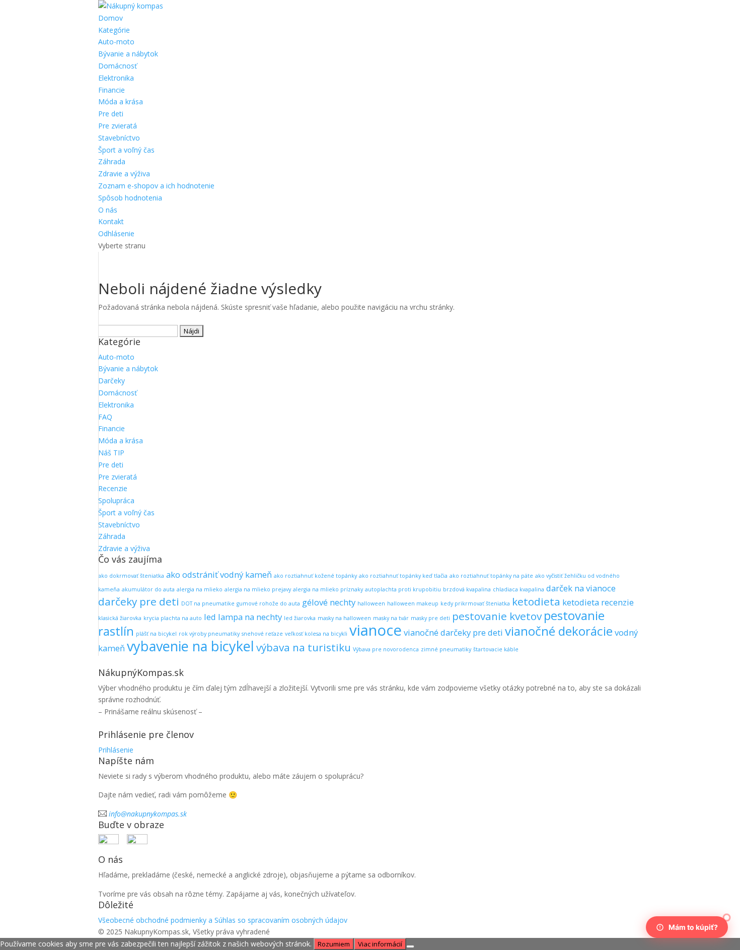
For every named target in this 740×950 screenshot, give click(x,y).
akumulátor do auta (148, 589)
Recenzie (112, 488)
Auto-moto (116, 41)
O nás (107, 210)
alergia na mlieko (200, 589)
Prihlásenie (115, 750)
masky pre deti (430, 618)
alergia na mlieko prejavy (258, 589)
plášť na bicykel (156, 633)
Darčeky (111, 380)
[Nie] (410, 946)
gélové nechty (328, 602)
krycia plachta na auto (172, 618)
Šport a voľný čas (126, 150)
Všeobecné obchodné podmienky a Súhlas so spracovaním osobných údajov (222, 920)
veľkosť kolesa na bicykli (316, 633)
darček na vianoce (581, 588)
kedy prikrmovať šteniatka (475, 603)
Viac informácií (380, 943)
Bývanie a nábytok (128, 53)
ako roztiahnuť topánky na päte (491, 575)
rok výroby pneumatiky (209, 633)
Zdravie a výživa (124, 173)
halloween (371, 603)
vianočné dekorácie (559, 631)
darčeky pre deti (138, 601)
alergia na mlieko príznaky (328, 589)
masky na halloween (344, 618)
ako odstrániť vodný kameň (219, 574)
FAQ (105, 417)
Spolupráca (116, 500)
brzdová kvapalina (467, 589)
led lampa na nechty (243, 617)
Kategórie (114, 30)
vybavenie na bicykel (190, 646)
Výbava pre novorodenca (386, 649)
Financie (111, 90)
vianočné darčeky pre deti (453, 632)
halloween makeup (412, 603)
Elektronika (116, 78)
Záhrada (111, 161)
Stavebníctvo (119, 138)
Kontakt (111, 221)
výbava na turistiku (303, 647)
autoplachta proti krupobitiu (403, 589)
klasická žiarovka (119, 618)
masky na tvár (391, 618)
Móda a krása (120, 101)
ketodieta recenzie (598, 602)
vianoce (375, 630)
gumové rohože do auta (268, 603)
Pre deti (110, 113)
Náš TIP (111, 452)
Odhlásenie (116, 233)
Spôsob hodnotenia (130, 197)
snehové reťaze (262, 633)
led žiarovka (300, 618)
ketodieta (536, 601)
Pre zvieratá (117, 125)
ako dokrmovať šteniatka (131, 575)
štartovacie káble (496, 649)
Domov (110, 18)
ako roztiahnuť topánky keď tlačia (403, 575)
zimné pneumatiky (446, 649)
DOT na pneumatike (208, 603)
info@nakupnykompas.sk (148, 814)
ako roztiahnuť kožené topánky (315, 575)
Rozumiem (334, 943)
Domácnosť (117, 66)
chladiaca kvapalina (518, 589)
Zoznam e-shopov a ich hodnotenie (156, 185)
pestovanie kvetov (497, 616)
